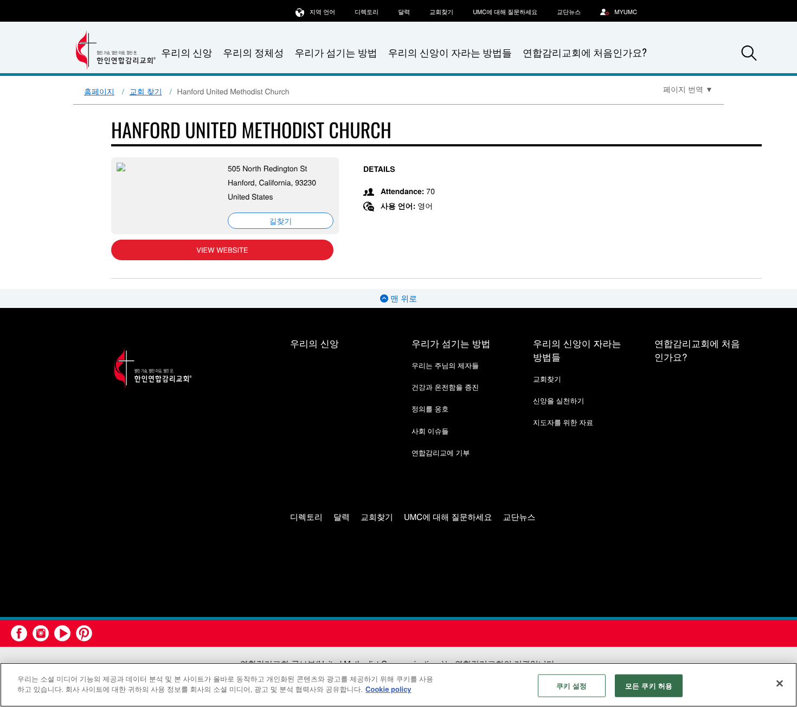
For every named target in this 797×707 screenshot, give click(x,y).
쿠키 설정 (571, 685)
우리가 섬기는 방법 (335, 53)
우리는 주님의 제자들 (445, 365)
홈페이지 (99, 91)
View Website (222, 250)
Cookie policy (388, 689)
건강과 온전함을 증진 (445, 387)
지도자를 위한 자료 (563, 422)
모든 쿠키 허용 (648, 685)
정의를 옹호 (430, 408)
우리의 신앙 (314, 343)
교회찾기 (441, 12)
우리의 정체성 (253, 53)
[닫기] (780, 683)
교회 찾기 (146, 91)
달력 (404, 12)
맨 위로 (402, 298)
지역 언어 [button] (322, 12)
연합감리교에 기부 (441, 452)
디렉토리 (366, 12)
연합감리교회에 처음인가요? (585, 53)
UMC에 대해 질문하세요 (505, 12)
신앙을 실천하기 (558, 400)
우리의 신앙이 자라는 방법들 (450, 53)
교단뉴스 (569, 12)
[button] (749, 53)
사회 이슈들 (430, 431)
